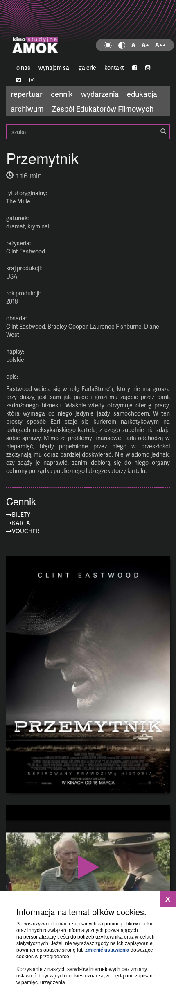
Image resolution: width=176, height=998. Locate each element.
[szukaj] (163, 131)
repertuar (27, 94)
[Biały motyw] (108, 45)
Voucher (25, 531)
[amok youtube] (147, 68)
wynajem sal (54, 67)
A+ (145, 45)
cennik (62, 94)
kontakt (114, 67)
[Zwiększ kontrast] (121, 45)
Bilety (21, 514)
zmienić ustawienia (107, 950)
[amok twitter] (18, 80)
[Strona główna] (88, 31)
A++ (160, 45)
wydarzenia (100, 94)
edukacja (142, 94)
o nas (23, 67)
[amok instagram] (31, 80)
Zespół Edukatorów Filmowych (102, 108)
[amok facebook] (134, 68)
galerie (87, 67)
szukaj (88, 131)
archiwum (27, 108)
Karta (21, 523)
